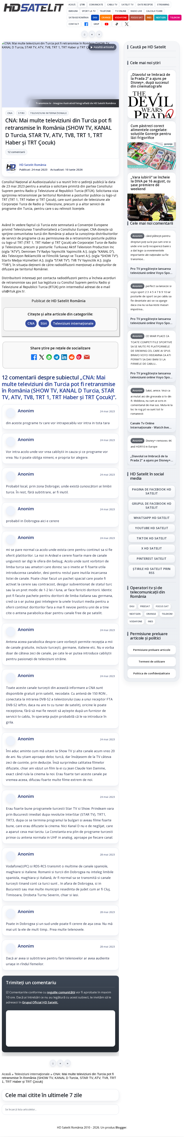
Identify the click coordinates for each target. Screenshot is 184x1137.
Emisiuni (73, 11)
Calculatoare (154, 11)
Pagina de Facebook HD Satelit (151, 491)
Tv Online (120, 11)
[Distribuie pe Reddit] (72, 357)
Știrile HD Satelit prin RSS (152, 571)
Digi (132, 606)
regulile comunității (61, 992)
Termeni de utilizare (152, 661)
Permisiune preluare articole (151, 649)
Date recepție (145, 4)
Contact (74, 24)
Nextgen (161, 17)
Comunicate (96, 4)
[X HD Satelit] (126, 24)
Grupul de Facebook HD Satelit (151, 506)
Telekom (175, 17)
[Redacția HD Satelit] (11, 167)
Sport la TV (88, 11)
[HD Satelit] (33, 7)
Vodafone (121, 17)
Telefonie (105, 11)
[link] (151, 94)
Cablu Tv (112, 4)
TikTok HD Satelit (152, 538)
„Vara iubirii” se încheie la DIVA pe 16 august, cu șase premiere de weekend (151, 183)
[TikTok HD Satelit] (116, 24)
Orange (106, 17)
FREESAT (145, 606)
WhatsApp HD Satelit (152, 518)
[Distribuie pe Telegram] (56, 357)
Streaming (163, 4)
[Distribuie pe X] (41, 357)
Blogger (121, 1127)
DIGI (95, 17)
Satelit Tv (127, 4)
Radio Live (136, 11)
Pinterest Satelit (152, 559)
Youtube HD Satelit (151, 528)
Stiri (21, 113)
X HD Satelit (151, 549)
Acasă (71, 4)
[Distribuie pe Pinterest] (79, 357)
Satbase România (79, 17)
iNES (149, 17)
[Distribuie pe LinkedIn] (64, 357)
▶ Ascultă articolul (102, 47)
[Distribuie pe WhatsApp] (49, 357)
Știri (82, 4)
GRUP (96, 24)
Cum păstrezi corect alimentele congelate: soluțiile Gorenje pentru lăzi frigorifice (151, 132)
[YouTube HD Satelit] (106, 24)
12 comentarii (16, 152)
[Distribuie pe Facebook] (34, 357)
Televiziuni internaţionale (48, 113)
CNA (9, 113)
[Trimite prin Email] (87, 357)
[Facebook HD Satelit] (86, 24)
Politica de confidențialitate (151, 673)
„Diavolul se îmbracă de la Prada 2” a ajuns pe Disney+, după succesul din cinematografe (150, 81)
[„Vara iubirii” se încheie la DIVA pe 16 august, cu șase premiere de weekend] (151, 207)
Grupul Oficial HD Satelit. (40, 1002)
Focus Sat (137, 17)
